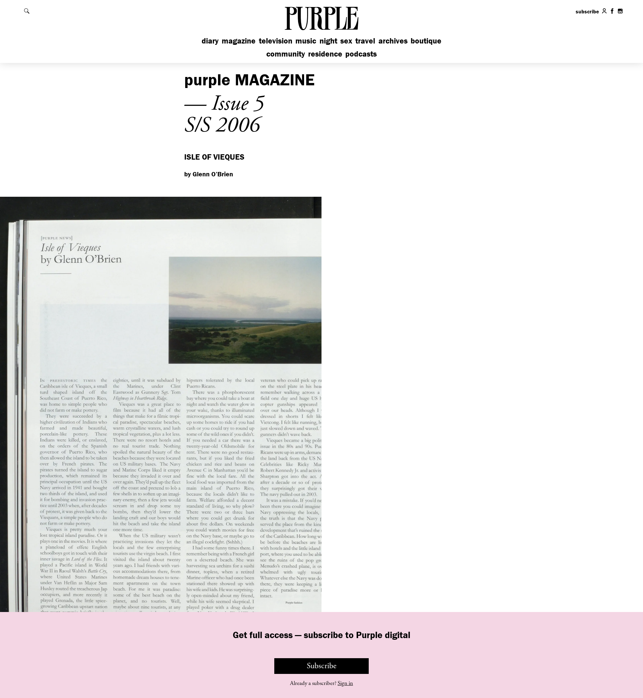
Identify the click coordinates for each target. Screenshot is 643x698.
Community (285, 54)
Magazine (239, 41)
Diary (210, 41)
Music (305, 41)
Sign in (345, 683)
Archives (393, 41)
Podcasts (361, 54)
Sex (346, 41)
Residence (325, 54)
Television (275, 41)
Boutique (426, 41)
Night (328, 41)
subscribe (587, 11)
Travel (365, 41)
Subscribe (322, 666)
